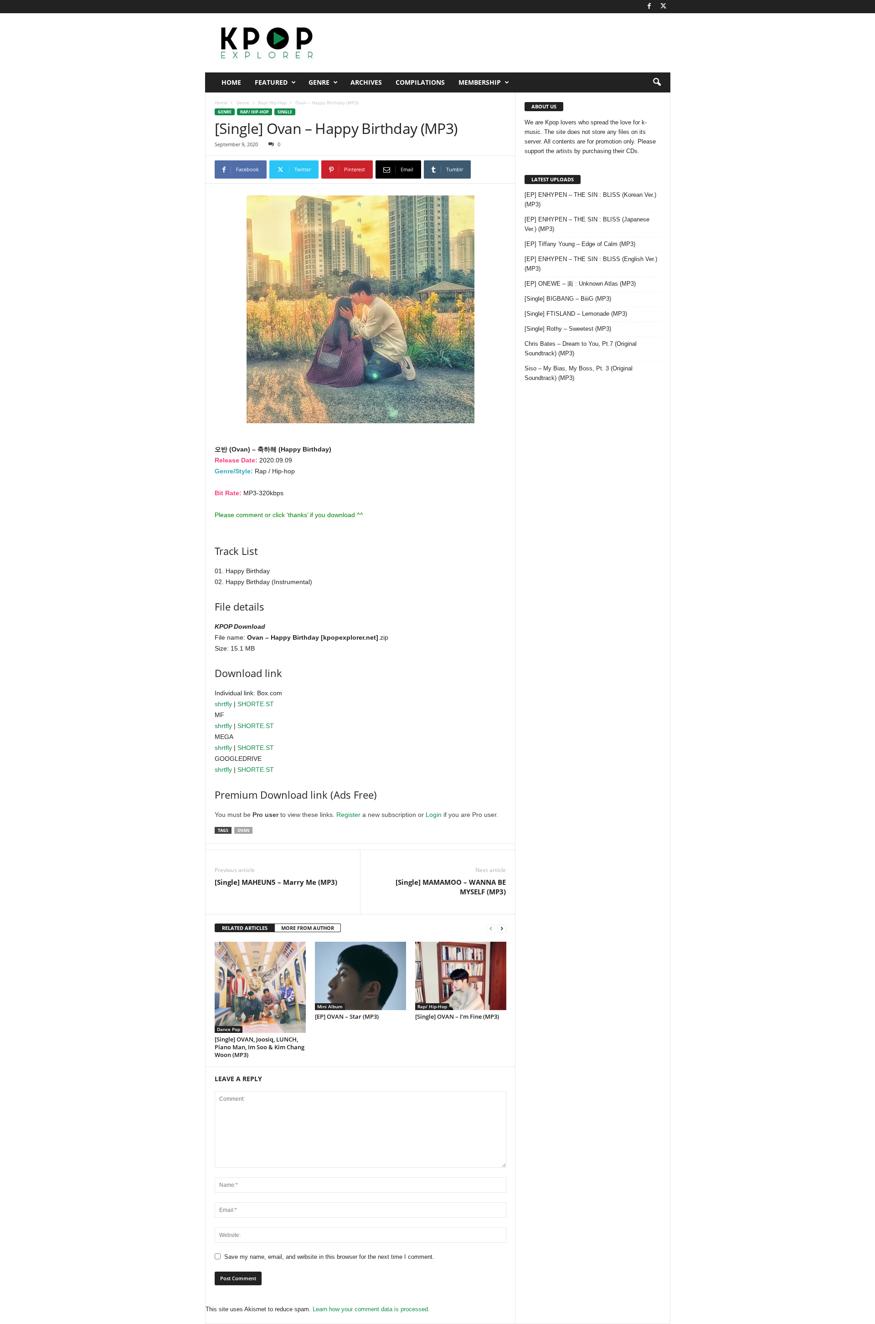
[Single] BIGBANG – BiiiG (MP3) (568, 298)
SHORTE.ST (255, 704)
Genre (319, 82)
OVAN (243, 830)
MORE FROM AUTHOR (307, 927)
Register (348, 814)
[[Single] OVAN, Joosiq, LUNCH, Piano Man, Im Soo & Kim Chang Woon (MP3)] (260, 987)
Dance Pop (228, 1029)
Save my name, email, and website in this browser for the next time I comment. (329, 1256)
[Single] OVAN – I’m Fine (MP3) (457, 1016)
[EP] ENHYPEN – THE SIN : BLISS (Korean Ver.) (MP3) (590, 199)
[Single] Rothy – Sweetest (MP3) (568, 328)
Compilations (420, 82)
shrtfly (223, 704)
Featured (271, 82)
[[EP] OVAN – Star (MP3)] (360, 976)
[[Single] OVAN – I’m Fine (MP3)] (460, 976)
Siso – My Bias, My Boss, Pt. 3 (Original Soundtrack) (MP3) (579, 373)
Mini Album (330, 1006)
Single (285, 112)
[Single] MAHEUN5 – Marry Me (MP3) (276, 882)
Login (434, 814)
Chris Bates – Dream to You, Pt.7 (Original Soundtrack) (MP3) (581, 348)
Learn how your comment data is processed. (371, 1309)
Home (231, 82)
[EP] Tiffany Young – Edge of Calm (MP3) (580, 244)
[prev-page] (490, 928)
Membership (479, 82)
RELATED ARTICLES (245, 927)
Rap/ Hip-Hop (272, 102)
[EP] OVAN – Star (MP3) (347, 1016)
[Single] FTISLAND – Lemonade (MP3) (576, 313)
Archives (366, 82)
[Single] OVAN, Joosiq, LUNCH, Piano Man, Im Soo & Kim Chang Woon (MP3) (259, 1047)
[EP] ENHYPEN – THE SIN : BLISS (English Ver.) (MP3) (591, 264)
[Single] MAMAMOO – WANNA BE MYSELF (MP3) (451, 887)
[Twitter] (663, 6)
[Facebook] (649, 6)
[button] (657, 82)
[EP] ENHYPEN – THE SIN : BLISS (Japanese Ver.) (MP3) (587, 224)
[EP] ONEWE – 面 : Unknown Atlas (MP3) (580, 283)
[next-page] (501, 928)
